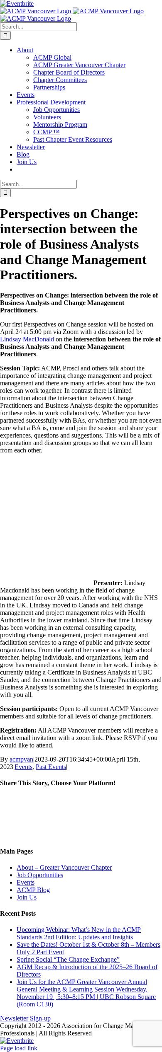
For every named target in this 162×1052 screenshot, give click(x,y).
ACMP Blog (33, 889)
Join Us (27, 897)
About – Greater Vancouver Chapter (64, 867)
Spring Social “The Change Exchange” (68, 959)
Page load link (18, 1048)
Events (23, 766)
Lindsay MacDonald (27, 339)
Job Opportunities (40, 874)
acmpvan (21, 759)
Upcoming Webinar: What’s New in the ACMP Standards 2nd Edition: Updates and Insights (79, 933)
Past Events (51, 766)
